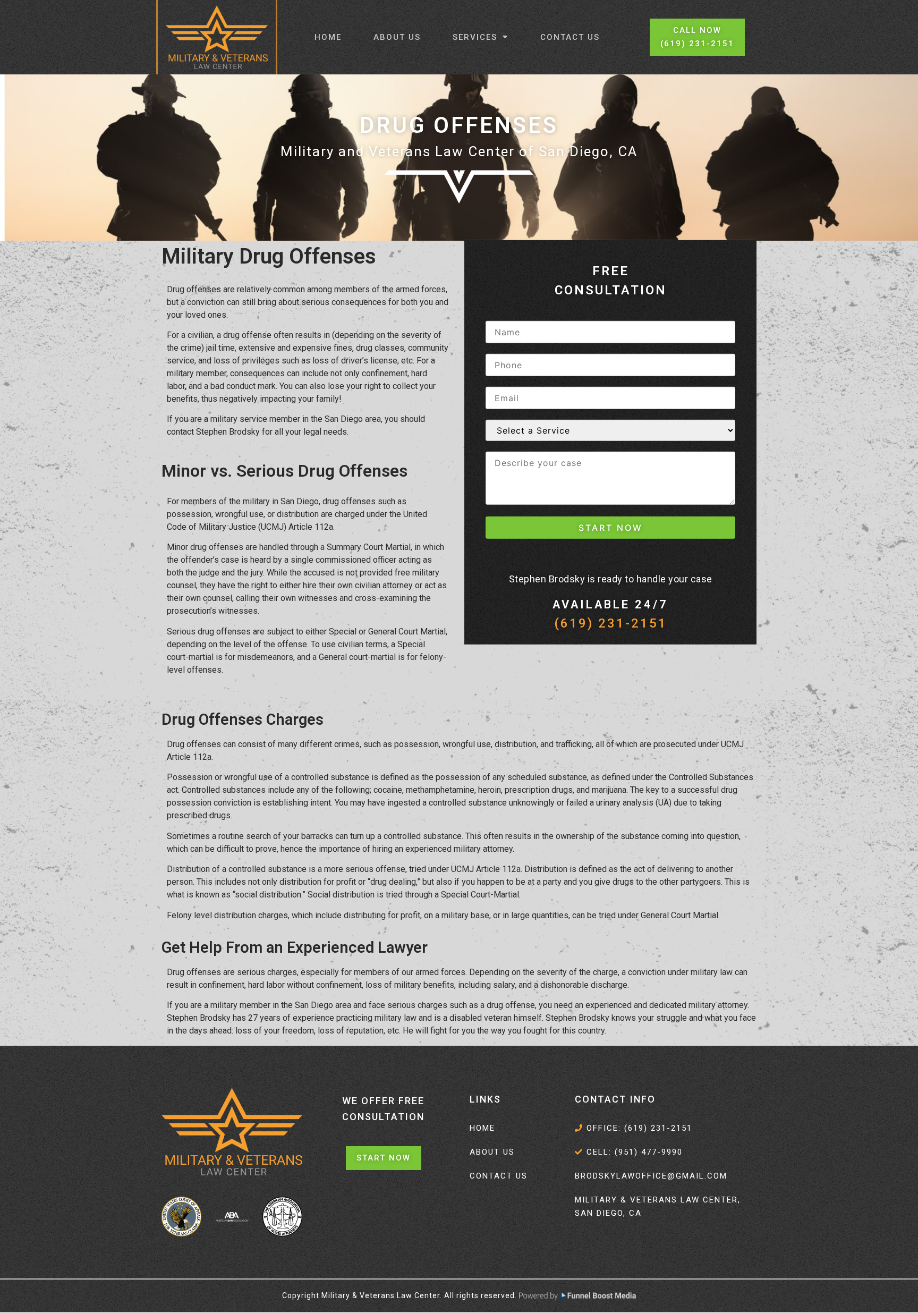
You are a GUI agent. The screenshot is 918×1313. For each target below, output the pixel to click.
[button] (697, 37)
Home (328, 37)
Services (475, 37)
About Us (397, 37)
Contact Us (570, 37)
